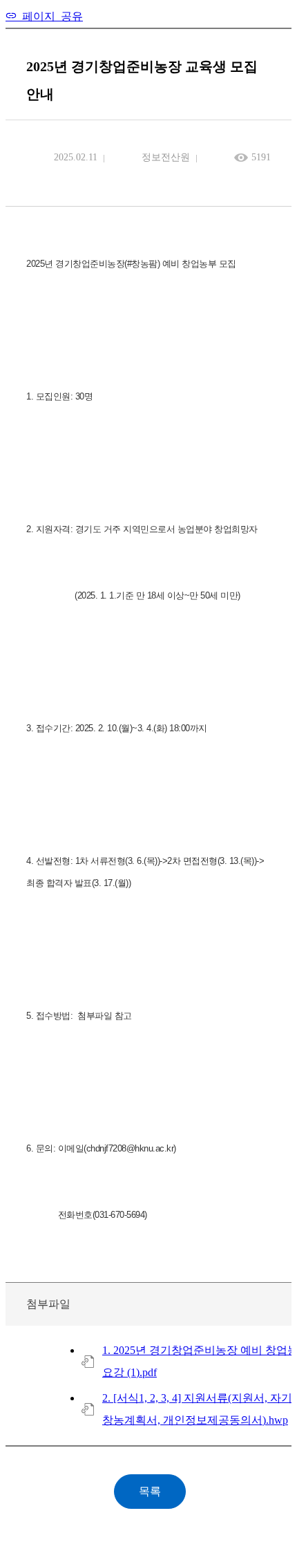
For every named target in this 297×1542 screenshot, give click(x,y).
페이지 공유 (50, 15)
